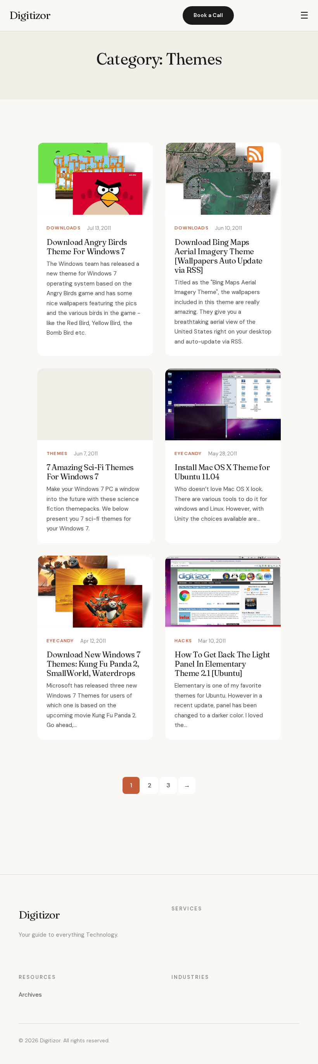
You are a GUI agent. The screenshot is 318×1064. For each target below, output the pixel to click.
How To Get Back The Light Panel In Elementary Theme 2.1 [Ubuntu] (222, 664)
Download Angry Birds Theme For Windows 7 (87, 246)
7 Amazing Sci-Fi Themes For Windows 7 (90, 471)
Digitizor (29, 15)
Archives (30, 995)
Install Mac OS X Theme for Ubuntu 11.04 (222, 471)
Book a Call (208, 15)
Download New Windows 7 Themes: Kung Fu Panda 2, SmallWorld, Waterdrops (93, 664)
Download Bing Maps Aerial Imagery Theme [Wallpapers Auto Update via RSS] (219, 256)
